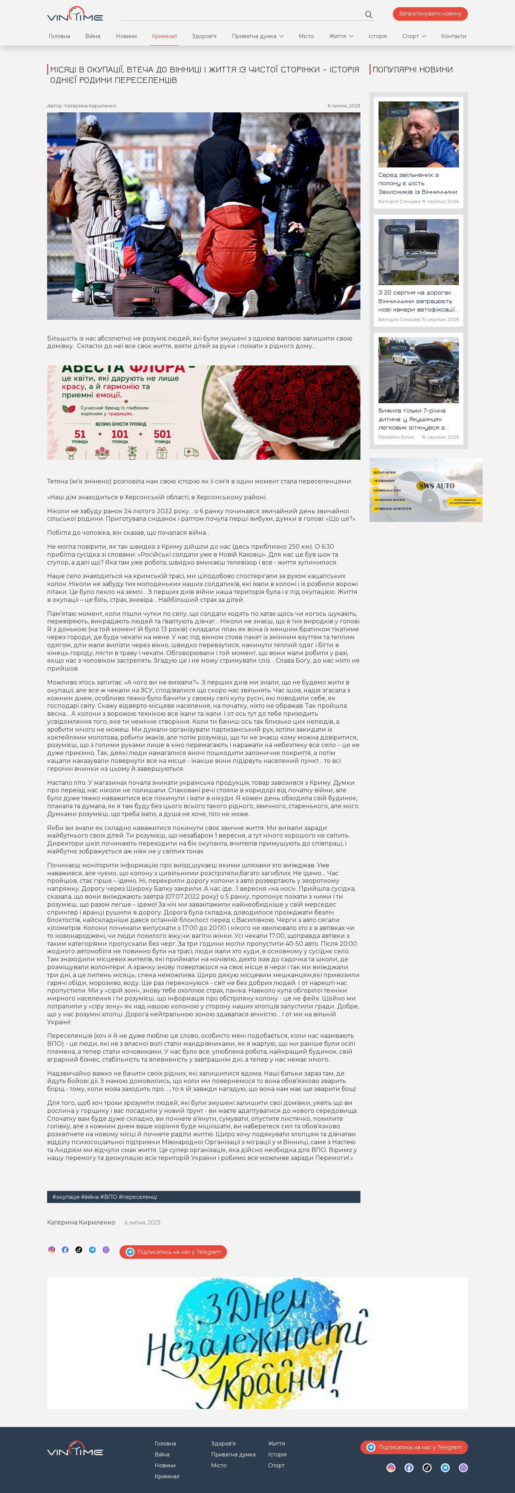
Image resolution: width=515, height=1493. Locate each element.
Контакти (453, 36)
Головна (59, 36)
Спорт (410, 36)
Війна (92, 36)
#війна (90, 1197)
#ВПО (108, 1197)
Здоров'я (204, 36)
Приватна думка (254, 36)
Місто (306, 36)
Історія (377, 36)
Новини (126, 36)
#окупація (66, 1197)
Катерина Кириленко (81, 1222)
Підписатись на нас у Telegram (179, 1252)
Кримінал (164, 36)
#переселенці (138, 1197)
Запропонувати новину (430, 13)
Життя (337, 36)
